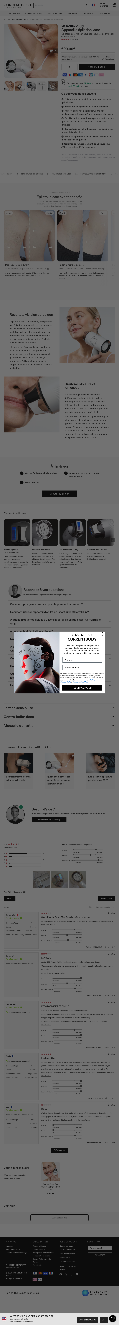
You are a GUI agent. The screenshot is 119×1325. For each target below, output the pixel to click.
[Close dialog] (102, 633)
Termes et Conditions (80, 682)
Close (104, 1320)
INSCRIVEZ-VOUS (82, 688)
